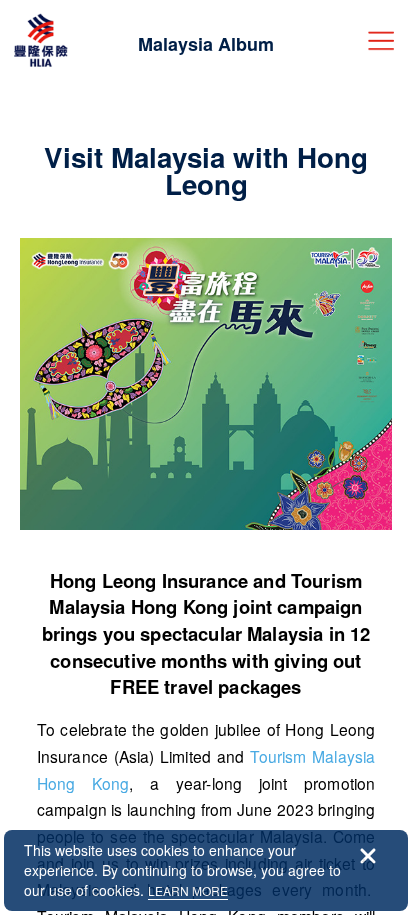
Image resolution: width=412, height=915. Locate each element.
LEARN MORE (188, 890)
